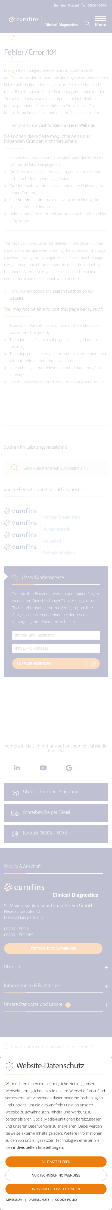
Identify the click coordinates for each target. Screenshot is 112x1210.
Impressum (14, 1199)
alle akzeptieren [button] (56, 1161)
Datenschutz (39, 1199)
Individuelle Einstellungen (56, 1189)
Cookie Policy (66, 1199)
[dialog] (56, 1133)
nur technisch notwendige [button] (56, 1175)
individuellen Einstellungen (38, 1147)
